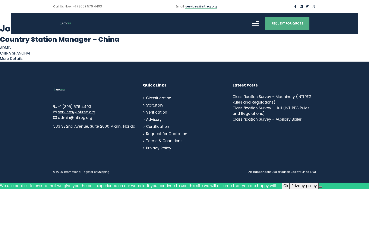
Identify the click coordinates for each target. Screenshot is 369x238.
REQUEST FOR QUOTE (287, 23)
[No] (320, 187)
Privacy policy (304, 185)
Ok (285, 185)
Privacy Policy (158, 148)
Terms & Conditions (164, 140)
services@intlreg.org (76, 112)
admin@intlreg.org (75, 117)
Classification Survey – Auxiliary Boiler (267, 119)
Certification (157, 126)
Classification (158, 98)
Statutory (154, 105)
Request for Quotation (166, 133)
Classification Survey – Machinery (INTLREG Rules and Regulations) (272, 99)
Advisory (154, 119)
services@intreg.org (201, 7)
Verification (156, 112)
